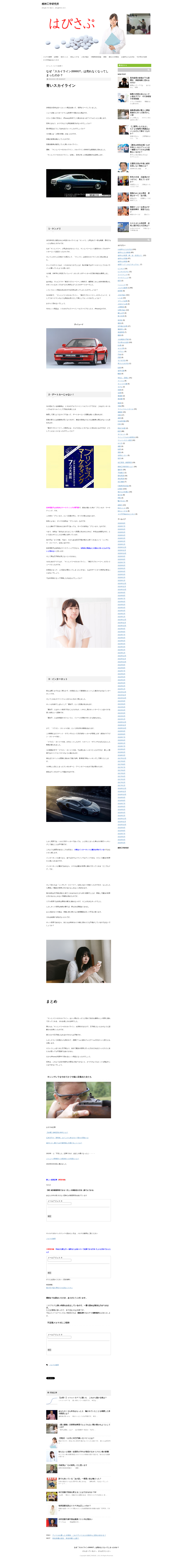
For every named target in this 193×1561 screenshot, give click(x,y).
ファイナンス (122, 274)
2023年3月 (121, 647)
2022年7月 (121, 671)
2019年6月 (121, 749)
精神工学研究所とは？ (125, 466)
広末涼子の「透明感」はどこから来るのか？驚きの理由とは (67, 1138)
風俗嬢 (120, 399)
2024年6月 (121, 601)
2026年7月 (121, 526)
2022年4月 (121, 680)
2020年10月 (122, 728)
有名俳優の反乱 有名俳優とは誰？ (65, 1538)
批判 (119, 458)
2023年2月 (121, 650)
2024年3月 (121, 610)
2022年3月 (121, 683)
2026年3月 (121, 538)
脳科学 (120, 470)
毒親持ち (121, 329)
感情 (119, 418)
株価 (119, 403)
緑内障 (120, 291)
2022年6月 (121, 674)
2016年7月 (121, 803)
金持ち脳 (121, 370)
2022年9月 (121, 665)
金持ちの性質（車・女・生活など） (130, 255)
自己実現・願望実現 (125, 462)
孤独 (119, 323)
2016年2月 (121, 815)
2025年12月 (122, 547)
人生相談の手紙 (123, 339)
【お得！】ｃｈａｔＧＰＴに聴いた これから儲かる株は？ (83, 1398)
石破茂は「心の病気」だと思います (73, 1465)
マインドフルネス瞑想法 (126, 437)
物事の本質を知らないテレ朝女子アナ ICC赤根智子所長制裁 (140, 96)
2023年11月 (122, 623)
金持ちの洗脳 (122, 258)
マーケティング (123, 278)
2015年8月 (121, 831)
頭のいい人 (64, 57)
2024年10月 (122, 589)
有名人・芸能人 (123, 378)
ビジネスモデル (123, 271)
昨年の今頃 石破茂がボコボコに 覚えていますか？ (140, 179)
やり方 (120, 443)
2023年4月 (121, 644)
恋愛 (119, 357)
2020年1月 (121, 743)
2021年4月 (121, 710)
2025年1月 (121, 580)
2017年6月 (121, 770)
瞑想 (105, 57)
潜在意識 (121, 479)
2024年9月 (121, 592)
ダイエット (122, 434)
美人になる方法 (123, 363)
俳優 (119, 390)
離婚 (119, 374)
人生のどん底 (122, 304)
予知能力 (121, 473)
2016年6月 (121, 806)
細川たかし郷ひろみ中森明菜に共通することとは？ (64, 1143)
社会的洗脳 (122, 421)
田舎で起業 (122, 428)
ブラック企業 (122, 301)
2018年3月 (121, 755)
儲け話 (120, 495)
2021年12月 (122, 692)
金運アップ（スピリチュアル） (129, 264)
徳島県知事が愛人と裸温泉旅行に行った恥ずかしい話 (140, 112)
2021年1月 (121, 719)
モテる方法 (122, 360)
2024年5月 (121, 604)
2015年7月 (121, 834)
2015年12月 (122, 818)
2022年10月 (122, 662)
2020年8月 (121, 734)
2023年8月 (121, 632)
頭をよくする (74, 57)
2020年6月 (121, 740)
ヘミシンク (122, 285)
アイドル (121, 381)
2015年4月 (121, 840)
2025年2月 (121, 577)
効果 (119, 449)
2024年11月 (122, 586)
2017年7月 (121, 767)
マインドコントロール (125, 409)
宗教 (119, 415)
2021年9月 (121, 701)
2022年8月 (121, 668)
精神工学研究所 (50, 3)
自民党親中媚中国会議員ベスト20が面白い (76, 1519)
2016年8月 (121, 800)
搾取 (119, 498)
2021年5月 (121, 707)
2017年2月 (121, 782)
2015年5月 (121, 837)
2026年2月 (121, 541)
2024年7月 (121, 598)
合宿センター (122, 455)
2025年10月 (122, 553)
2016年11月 (122, 791)
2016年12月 (122, 788)
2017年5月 (121, 773)
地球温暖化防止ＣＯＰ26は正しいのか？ (75, 1506)
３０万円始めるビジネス (51, 60)
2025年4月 (121, 571)
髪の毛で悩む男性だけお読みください (59, 1288)
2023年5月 (121, 641)
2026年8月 (121, 523)
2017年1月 (121, 785)
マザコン (121, 351)
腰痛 (119, 335)
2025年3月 (121, 574)
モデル (120, 387)
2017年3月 (121, 779)
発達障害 (121, 332)
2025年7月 (121, 562)
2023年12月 (122, 620)
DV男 (119, 345)
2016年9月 (121, 797)
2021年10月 (122, 698)
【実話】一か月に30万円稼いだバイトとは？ (76, 1438)
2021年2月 (121, 716)
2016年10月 (122, 794)
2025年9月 (121, 556)
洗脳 (119, 406)
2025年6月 (121, 565)
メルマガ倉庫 (47, 57)
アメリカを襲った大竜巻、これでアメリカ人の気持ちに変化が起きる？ (79, 1535)
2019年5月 (121, 752)
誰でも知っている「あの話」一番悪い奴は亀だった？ (80, 1479)
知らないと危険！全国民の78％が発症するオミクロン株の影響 (84, 1452)
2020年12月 (122, 722)
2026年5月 (121, 532)
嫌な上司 (121, 313)
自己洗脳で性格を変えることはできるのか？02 (77, 1492)
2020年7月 (121, 737)
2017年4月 (121, 776)
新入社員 (121, 316)
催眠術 (120, 412)
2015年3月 (121, 843)
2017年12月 (122, 758)
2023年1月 (121, 653)
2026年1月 (121, 544)
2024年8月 (121, 595)
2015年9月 (121, 827)
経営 (119, 281)
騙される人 (122, 501)
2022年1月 (121, 689)
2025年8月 (121, 559)
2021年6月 (121, 704)
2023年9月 (121, 629)
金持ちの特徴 (122, 261)
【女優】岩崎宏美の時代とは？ (57, 1132)
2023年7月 (121, 635)
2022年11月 (122, 659)
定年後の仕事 (122, 326)
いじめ (120, 298)
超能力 (120, 505)
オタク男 (121, 348)
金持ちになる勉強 (124, 252)
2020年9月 (121, 731)
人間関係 (121, 307)
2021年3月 (121, 713)
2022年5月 (121, 677)
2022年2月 (121, 686)
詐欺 (119, 424)
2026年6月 (121, 529)
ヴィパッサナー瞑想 (125, 440)
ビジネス (121, 268)
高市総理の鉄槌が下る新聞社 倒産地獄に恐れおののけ (140, 80)
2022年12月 (122, 656)
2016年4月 (121, 812)
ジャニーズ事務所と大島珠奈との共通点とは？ (62, 1159)
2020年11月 (122, 725)
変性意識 (121, 476)
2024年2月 (121, 614)
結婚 (119, 367)
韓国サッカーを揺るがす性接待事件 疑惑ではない (140, 209)
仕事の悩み (122, 310)
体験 (119, 446)
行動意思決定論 (96, 57)
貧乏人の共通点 (114, 57)
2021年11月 (122, 695)
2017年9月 (121, 761)
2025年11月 (122, 550)
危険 (119, 452)
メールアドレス (55, 1201)
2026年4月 (121, 535)
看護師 (120, 396)
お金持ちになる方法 (127, 57)
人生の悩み (85, 57)
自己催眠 (121, 482)
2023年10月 (122, 626)
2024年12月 (122, 583)
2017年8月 (121, 764)
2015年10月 (122, 824)
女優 (119, 393)
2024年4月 (121, 607)
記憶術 (56, 57)
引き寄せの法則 (142, 57)
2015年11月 (122, 821)
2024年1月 (121, 617)
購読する (123, 65)
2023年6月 (121, 638)
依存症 (120, 320)
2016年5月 (121, 809)
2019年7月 (121, 746)
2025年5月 (121, 568)
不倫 (119, 354)
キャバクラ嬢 (122, 384)
